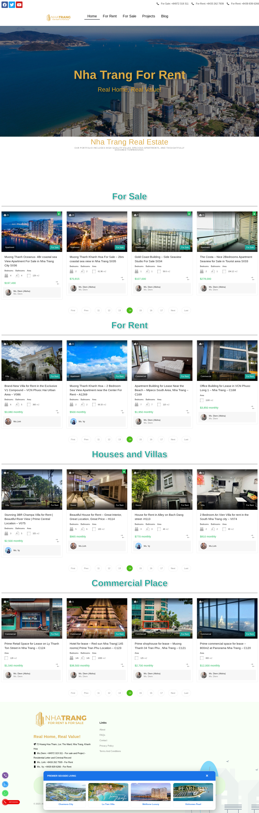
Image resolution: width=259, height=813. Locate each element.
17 (161, 310)
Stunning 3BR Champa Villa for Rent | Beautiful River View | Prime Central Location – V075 (28, 519)
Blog (164, 16)
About (102, 729)
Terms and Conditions (110, 751)
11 (98, 310)
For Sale (129, 16)
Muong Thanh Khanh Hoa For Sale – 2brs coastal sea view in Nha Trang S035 (97, 259)
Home (92, 16)
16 (151, 310)
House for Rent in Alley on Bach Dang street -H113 (159, 517)
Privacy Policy (107, 745)
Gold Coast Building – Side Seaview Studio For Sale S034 (158, 259)
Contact (103, 740)
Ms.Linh (17, 421)
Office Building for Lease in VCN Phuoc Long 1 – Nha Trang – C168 (225, 388)
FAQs (102, 735)
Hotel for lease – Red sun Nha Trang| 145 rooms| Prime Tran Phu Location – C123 (96, 646)
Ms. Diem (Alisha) (21, 291)
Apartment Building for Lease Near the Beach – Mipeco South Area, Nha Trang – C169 (161, 390)
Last (186, 310)
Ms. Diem (17, 294)
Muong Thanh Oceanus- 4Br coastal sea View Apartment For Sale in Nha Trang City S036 (30, 261)
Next (173, 310)
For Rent (110, 16)
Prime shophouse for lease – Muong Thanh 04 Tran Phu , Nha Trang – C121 (160, 646)
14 (130, 310)
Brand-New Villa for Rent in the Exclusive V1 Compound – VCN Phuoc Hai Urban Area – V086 (30, 390)
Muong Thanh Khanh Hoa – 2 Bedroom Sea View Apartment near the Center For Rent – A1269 (96, 390)
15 (140, 310)
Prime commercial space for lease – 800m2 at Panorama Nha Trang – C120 (225, 646)
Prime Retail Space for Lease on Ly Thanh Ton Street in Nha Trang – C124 (31, 646)
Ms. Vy (82, 421)
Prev (86, 310)
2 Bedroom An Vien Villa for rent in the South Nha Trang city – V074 (224, 517)
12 (109, 310)
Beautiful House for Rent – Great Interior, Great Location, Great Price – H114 (96, 517)
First (73, 310)
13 (119, 310)
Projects (148, 16)
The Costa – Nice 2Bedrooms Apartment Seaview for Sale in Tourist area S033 (226, 259)
